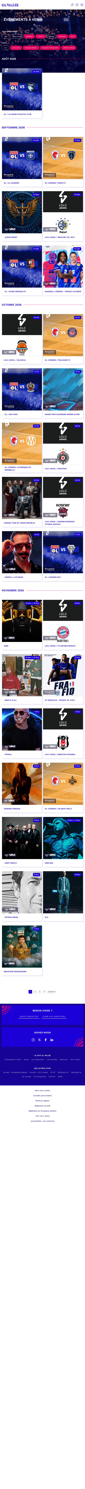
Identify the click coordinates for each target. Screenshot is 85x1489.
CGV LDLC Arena (42, 1116)
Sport (72, 36)
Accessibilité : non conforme (42, 1121)
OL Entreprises (40, 1076)
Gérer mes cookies (42, 1090)
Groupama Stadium (31, 48)
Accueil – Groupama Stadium (15, 1072)
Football (51, 36)
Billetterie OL (63, 1072)
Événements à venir (13, 1059)
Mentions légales (42, 1101)
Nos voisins (75, 1059)
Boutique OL (76, 1072)
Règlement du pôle (42, 1106)
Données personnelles (42, 1096)
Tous (5, 36)
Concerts (40, 36)
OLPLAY (52, 1076)
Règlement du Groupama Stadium (42, 1111)
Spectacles (62, 36)
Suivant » (52, 992)
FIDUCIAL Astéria (69, 48)
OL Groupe (26, 1076)
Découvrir (64, 1059)
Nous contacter (29, 1016)
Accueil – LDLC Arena (39, 1072)
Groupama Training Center (50, 48)
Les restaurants (37, 1059)
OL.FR (52, 1072)
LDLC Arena (16, 48)
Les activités (52, 1059)
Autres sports (17, 36)
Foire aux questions (53, 1016)
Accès (26, 1059)
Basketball (29, 36)
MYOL (60, 1076)
